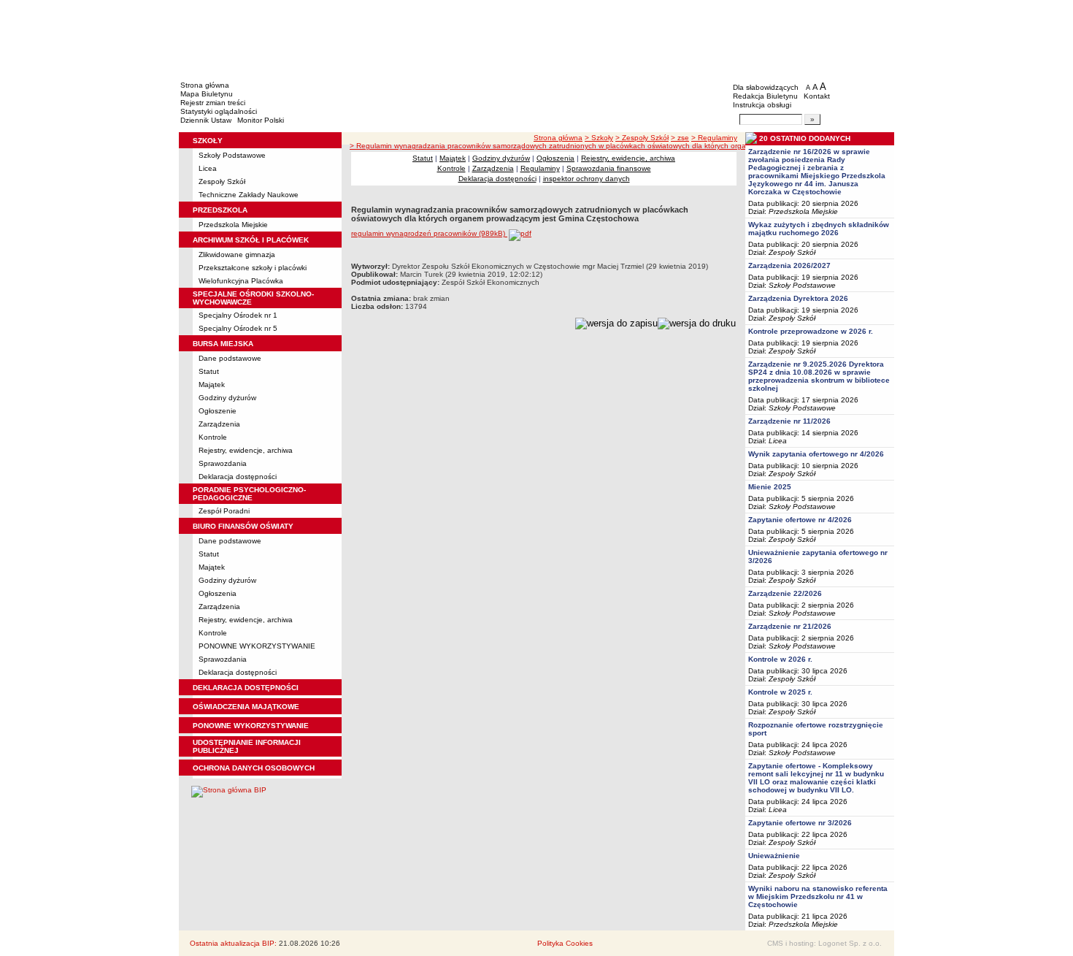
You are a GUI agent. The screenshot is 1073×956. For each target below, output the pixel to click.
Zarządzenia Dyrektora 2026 (798, 298)
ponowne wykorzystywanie (251, 726)
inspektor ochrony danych (586, 179)
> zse (680, 138)
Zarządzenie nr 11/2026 (789, 421)
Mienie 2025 (769, 487)
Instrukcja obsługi (762, 105)
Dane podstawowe (230, 358)
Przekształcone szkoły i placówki (253, 268)
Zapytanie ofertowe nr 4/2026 (800, 520)
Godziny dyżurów (227, 398)
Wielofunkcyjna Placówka (241, 281)
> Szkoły (599, 138)
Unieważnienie (774, 856)
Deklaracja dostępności (238, 477)
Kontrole (213, 437)
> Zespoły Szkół (642, 138)
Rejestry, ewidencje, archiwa (246, 450)
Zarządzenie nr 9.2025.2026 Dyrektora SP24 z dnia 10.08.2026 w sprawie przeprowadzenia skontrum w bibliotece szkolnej (819, 376)
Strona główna (204, 85)
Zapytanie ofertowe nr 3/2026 (800, 823)
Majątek (212, 385)
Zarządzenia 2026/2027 (789, 265)
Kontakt (817, 96)
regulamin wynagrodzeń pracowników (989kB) (429, 233)
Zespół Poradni (224, 511)
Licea (208, 168)
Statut (209, 371)
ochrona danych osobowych (254, 768)
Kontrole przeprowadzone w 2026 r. (810, 331)
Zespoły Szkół (222, 181)
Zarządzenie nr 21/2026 (789, 626)
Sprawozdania (223, 463)
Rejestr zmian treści (212, 103)
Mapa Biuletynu (206, 94)
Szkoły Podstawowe (232, 155)
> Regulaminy (714, 138)
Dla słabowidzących (766, 87)
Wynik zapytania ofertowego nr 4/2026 (816, 454)
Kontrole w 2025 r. (780, 692)
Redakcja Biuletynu (765, 96)
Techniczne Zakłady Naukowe (249, 195)
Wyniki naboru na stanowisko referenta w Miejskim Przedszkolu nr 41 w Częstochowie (818, 896)
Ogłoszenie (217, 411)
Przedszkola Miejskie (233, 225)
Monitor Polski (260, 120)
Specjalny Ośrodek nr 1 (238, 315)
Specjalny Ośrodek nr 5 (238, 328)
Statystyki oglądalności (218, 111)
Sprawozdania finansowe (608, 168)
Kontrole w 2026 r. (780, 659)
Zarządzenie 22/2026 (785, 593)
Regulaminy (540, 168)
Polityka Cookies (565, 943)
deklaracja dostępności (246, 688)
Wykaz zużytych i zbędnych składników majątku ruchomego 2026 (818, 229)
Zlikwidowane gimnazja (237, 255)
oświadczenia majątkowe (246, 707)
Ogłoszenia (217, 593)
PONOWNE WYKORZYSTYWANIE (257, 646)
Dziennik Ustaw (205, 120)
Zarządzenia (219, 424)
